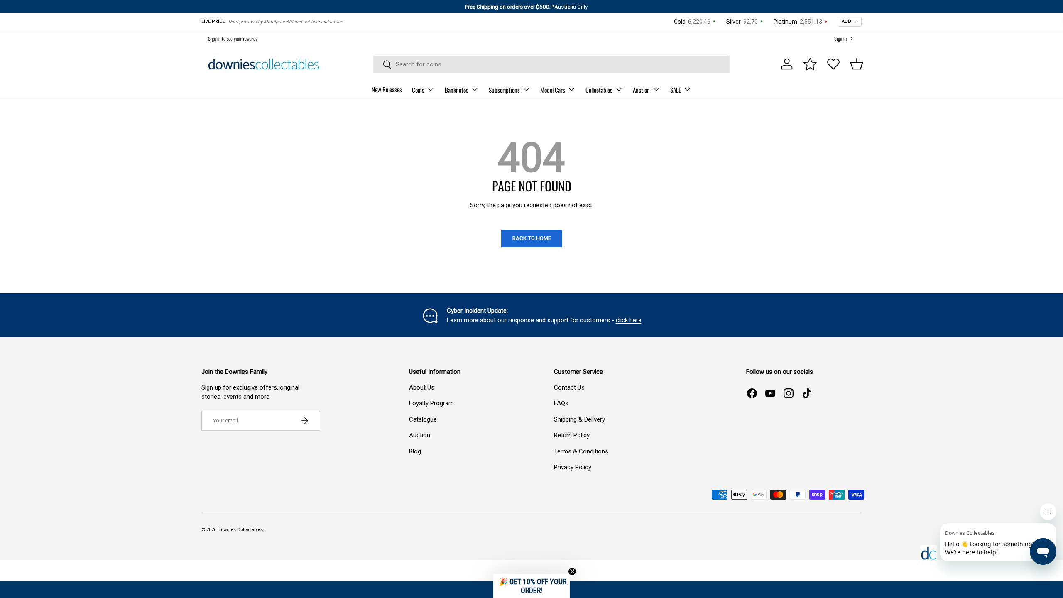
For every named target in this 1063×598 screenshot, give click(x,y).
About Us (421, 387)
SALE (675, 89)
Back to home (531, 238)
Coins (418, 89)
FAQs (561, 403)
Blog (415, 451)
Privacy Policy (572, 467)
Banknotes (456, 89)
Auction (641, 89)
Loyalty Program (431, 403)
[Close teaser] (572, 571)
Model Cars (552, 89)
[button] (856, 64)
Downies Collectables (240, 529)
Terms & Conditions (581, 451)
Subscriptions (504, 89)
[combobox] (552, 64)
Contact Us (569, 387)
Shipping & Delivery (579, 419)
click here (629, 320)
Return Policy (572, 435)
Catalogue (423, 419)
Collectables (598, 89)
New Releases (387, 89)
